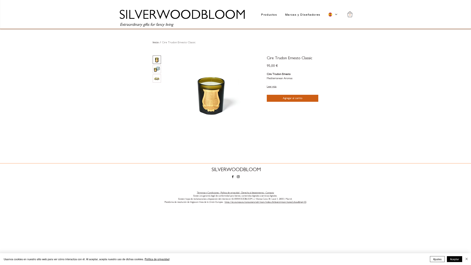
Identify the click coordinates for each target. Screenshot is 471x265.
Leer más (272, 86)
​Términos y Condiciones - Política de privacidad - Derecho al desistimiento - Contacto (235, 193)
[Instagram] (238, 177)
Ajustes (437, 259)
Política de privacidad (157, 259)
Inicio (156, 42)
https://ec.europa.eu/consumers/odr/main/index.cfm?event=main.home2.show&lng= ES (265, 202)
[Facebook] (233, 177)
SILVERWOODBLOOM (236, 169)
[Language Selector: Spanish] (332, 14)
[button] (350, 14)
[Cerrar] (466, 259)
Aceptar (454, 259)
